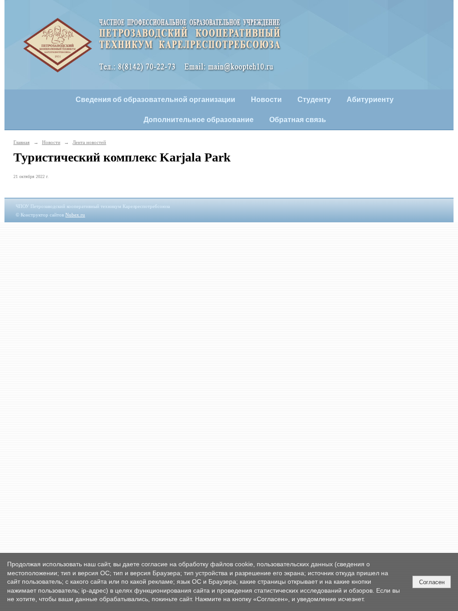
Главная (21, 142)
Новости (266, 99)
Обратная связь (297, 119)
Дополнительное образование (199, 119)
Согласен (432, 582)
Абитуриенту (370, 99)
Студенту (314, 99)
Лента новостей (89, 142)
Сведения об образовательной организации (155, 99)
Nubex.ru (75, 214)
